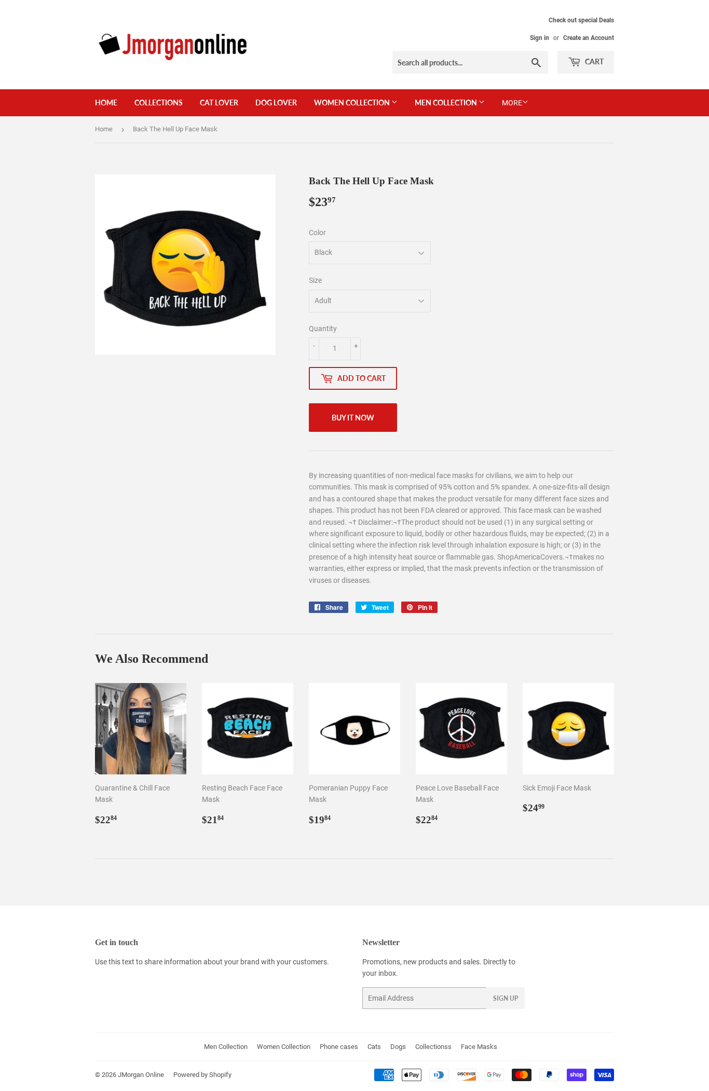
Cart (593, 61)
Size (315, 280)
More (512, 103)
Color (317, 232)
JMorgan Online (141, 1075)
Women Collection (352, 102)
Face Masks (479, 1047)
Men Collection (447, 102)
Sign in (539, 38)
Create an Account (588, 38)
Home (106, 102)
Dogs (398, 1047)
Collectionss (433, 1047)
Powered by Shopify (202, 1075)
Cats (374, 1047)
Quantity (323, 328)
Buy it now (353, 417)
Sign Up (505, 998)
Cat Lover (219, 102)
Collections (158, 102)
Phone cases (339, 1047)
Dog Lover (276, 102)
